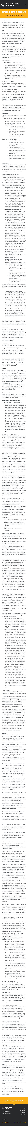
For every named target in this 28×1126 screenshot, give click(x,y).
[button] (25, 4)
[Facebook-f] (2, 1119)
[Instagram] (5, 1119)
